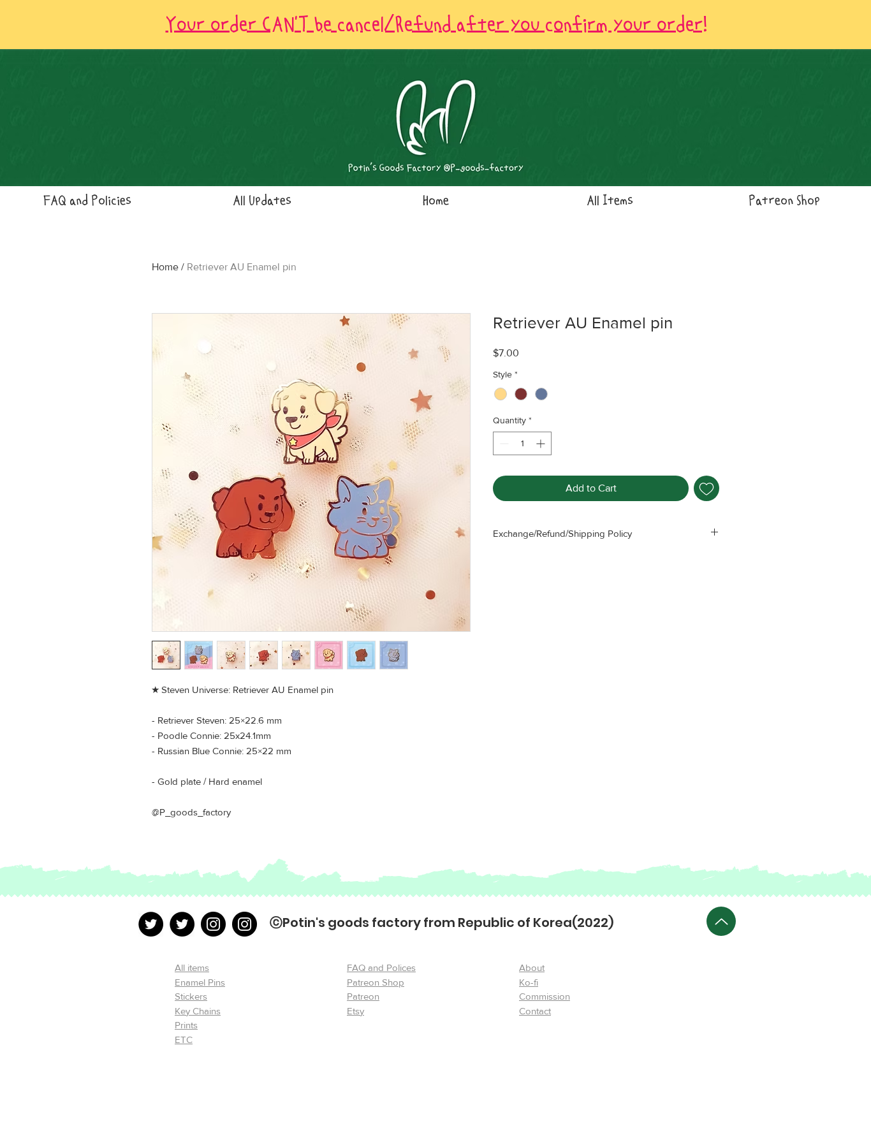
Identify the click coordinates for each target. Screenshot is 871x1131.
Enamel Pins (200, 982)
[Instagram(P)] (244, 924)
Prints (186, 1024)
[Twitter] (150, 924)
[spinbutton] (522, 443)
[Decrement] (503, 443)
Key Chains (198, 1010)
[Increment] (542, 443)
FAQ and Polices (381, 967)
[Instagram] (213, 924)
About (532, 967)
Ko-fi (528, 982)
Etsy (355, 1010)
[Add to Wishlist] (706, 488)
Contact (535, 1010)
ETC (184, 1039)
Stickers (191, 996)
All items (192, 967)
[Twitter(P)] (182, 924)
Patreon (363, 996)
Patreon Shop (375, 982)
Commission (544, 996)
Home (165, 266)
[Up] (721, 921)
